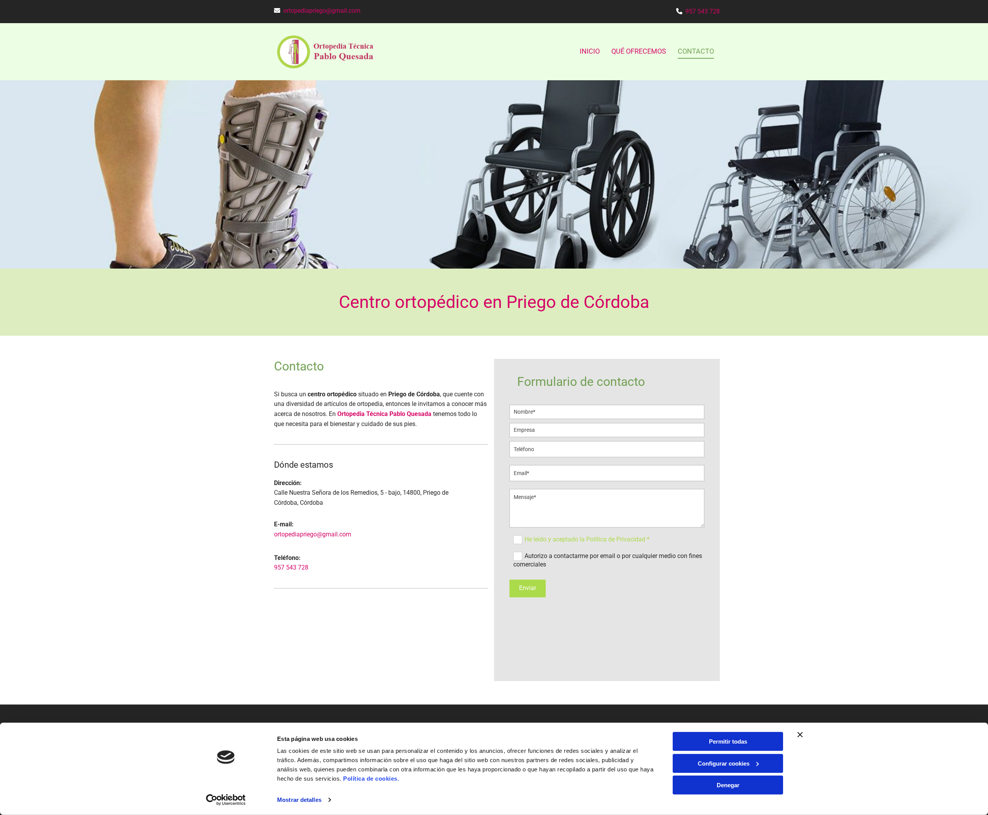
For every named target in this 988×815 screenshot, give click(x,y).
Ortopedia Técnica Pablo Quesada (384, 414)
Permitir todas (728, 741)
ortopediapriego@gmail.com (321, 10)
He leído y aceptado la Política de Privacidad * (587, 539)
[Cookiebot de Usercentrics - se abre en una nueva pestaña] (226, 800)
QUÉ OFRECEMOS (638, 51)
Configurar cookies (723, 763)
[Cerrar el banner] (800, 734)
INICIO (590, 51)
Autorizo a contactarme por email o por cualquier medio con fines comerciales (607, 560)
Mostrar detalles (299, 799)
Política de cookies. (371, 778)
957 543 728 (702, 11)
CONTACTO (696, 51)
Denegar (728, 785)
